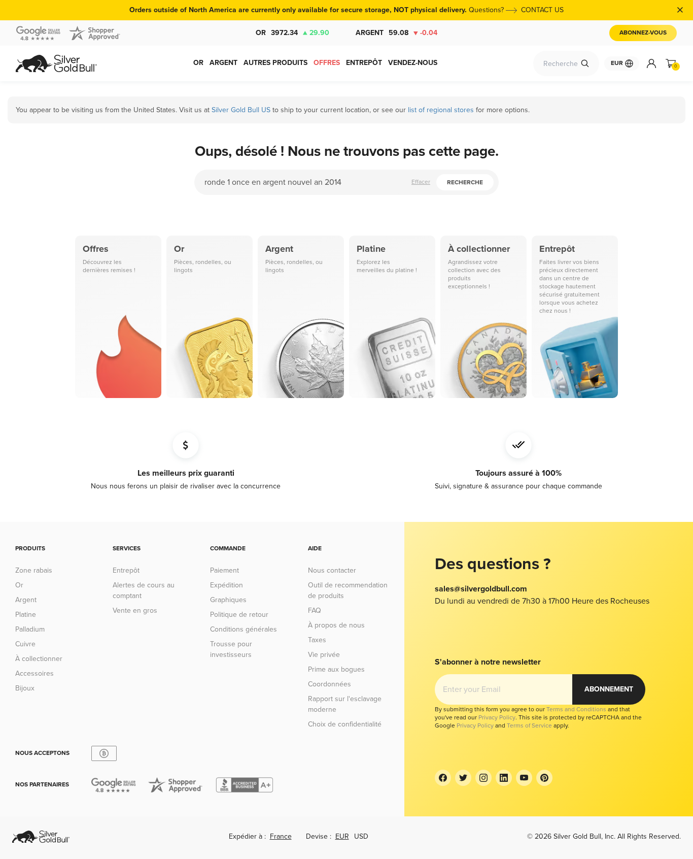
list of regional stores (441, 110)
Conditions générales (243, 629)
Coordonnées (329, 684)
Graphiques (228, 600)
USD (361, 836)
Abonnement (608, 689)
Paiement (224, 570)
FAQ (314, 610)
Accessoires (34, 673)
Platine (25, 614)
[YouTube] (524, 778)
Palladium (30, 629)
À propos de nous (336, 625)
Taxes (317, 640)
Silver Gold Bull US (241, 110)
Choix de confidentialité (345, 724)
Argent (396, 32)
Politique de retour (239, 614)
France (281, 836)
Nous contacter (332, 570)
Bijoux (24, 688)
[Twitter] (463, 778)
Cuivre (25, 644)
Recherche (465, 182)
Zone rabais (33, 570)
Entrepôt (126, 570)
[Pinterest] (544, 778)
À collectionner (38, 658)
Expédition (226, 585)
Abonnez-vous (643, 33)
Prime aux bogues (336, 669)
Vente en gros (135, 610)
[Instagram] (483, 778)
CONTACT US (542, 10)
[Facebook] (443, 778)
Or (292, 32)
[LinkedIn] (504, 778)
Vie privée (324, 654)
